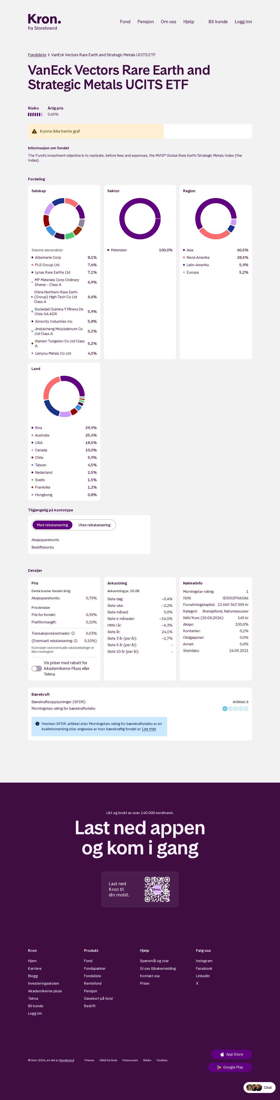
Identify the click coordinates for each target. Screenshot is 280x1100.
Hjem (32, 960)
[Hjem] (44, 22)
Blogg (33, 975)
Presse (89, 1060)
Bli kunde (218, 22)
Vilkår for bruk (108, 1060)
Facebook (204, 968)
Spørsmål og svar (154, 960)
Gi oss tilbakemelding (158, 968)
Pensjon (145, 22)
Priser (145, 983)
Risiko (147, 1060)
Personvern (130, 1060)
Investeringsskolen (43, 983)
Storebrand (66, 1060)
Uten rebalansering (94, 525)
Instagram (204, 960)
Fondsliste (37, 54)
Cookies (162, 1060)
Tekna (33, 998)
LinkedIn (203, 975)
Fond (125, 22)
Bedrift (89, 1005)
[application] (64, 219)
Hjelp (188, 22)
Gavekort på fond (98, 998)
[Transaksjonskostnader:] (73, 633)
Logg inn (243, 22)
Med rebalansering (52, 525)
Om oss (168, 22)
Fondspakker (95, 968)
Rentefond (93, 983)
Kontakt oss (150, 975)
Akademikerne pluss (45, 991)
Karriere (35, 968)
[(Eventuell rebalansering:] (76, 641)
